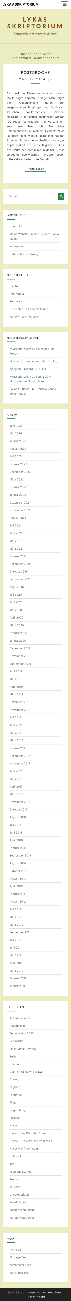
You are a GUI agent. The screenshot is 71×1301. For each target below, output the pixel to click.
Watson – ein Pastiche (23, 317)
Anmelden (15, 1249)
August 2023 (17, 448)
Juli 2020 (15, 594)
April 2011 (15, 963)
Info (11, 1164)
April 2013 (16, 886)
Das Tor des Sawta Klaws (26, 1071)
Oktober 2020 (18, 571)
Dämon (14, 1064)
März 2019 (16, 694)
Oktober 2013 (18, 871)
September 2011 (20, 932)
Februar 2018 (18, 748)
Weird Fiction (18, 1202)
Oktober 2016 (18, 809)
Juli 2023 (15, 456)
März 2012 (16, 924)
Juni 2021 (15, 533)
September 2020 (20, 579)
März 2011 (16, 970)
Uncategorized (19, 1194)
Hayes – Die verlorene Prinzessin (30, 1141)
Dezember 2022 (20, 472)
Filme (12, 1102)
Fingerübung (17, 1110)
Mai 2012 (15, 917)
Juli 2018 (15, 717)
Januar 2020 (17, 640)
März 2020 (16, 625)
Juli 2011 (15, 940)
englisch (14, 1087)
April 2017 (16, 786)
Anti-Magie (16, 293)
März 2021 (16, 548)
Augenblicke (17, 1025)
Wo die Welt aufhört (22, 1217)
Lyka (50, 79)
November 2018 (19, 709)
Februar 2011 (17, 978)
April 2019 (16, 686)
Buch (12, 1056)
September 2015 (20, 855)
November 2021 (19, 510)
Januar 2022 (17, 494)
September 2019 (20, 663)
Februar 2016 (18, 848)
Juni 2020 (16, 602)
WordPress (55, 1292)
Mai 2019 (15, 679)
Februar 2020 (18, 633)
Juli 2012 (15, 909)
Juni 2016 (15, 832)
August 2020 (17, 587)
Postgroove (35, 73)
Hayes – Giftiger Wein (23, 1148)
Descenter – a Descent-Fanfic (28, 309)
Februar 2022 (18, 487)
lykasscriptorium (20, 349)
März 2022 (16, 479)
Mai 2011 (15, 955)
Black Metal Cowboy (23, 1049)
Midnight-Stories (20, 1171)
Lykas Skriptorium (21, 4)
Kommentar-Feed (20, 1265)
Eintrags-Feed (18, 1257)
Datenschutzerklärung (23, 254)
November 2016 (19, 802)
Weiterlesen (36, 168)
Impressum (16, 246)
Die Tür (14, 286)
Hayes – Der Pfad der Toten (27, 1133)
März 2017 (16, 794)
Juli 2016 (15, 824)
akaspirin (15, 361)
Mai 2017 (15, 778)
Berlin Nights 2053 (21, 1033)
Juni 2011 (15, 947)
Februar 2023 (18, 464)
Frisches (14, 1117)
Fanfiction (15, 1095)
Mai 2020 (15, 610)
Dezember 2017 (19, 755)
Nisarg (41, 1296)
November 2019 (19, 656)
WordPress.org (19, 1272)
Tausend (14, 1187)
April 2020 (16, 617)
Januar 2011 (17, 986)
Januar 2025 (17, 441)
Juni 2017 (15, 771)
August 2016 (17, 817)
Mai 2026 (15, 433)
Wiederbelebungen (21, 1210)
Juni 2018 (15, 725)
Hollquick (15, 1156)
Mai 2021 (15, 541)
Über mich (16, 226)
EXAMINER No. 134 (34, 369)
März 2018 (16, 740)
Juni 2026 (16, 425)
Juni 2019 (15, 671)
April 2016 (16, 840)
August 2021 (17, 518)
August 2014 (17, 863)
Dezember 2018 (19, 702)
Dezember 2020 (20, 564)
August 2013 (17, 878)
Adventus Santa (19, 1018)
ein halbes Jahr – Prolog (41, 361)
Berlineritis (16, 1041)
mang (13, 369)
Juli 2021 (15, 525)
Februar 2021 (18, 556)
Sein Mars (15, 301)
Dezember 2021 (19, 502)
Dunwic (14, 1079)
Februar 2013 (18, 894)
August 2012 (17, 901)
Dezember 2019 (19, 648)
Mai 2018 (15, 732)
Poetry (13, 1179)
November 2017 (19, 763)
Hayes (13, 1125)
